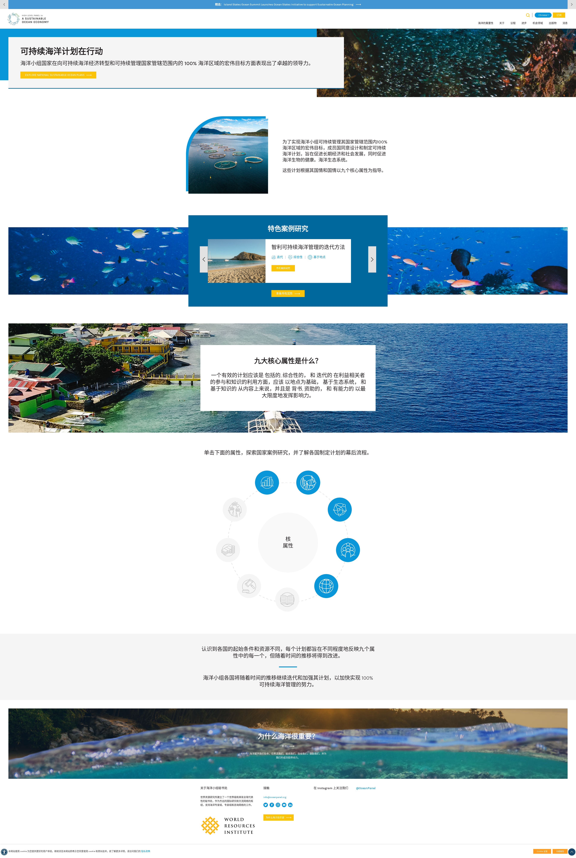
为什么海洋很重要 (275, 817)
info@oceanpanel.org (274, 797)
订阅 (559, 15)
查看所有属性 (284, 293)
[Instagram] (278, 805)
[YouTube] (284, 805)
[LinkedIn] (290, 805)
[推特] (265, 805)
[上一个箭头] (4, 4)
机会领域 (538, 23)
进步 (524, 23)
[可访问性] (4, 852)
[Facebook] (272, 805)
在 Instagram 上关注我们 (345, 788)
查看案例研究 (283, 268)
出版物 (552, 23)
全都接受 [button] (560, 851)
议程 (513, 23)
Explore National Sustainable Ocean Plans (55, 75)
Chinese (542, 15)
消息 (565, 23)
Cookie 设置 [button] (542, 851)
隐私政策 (145, 851)
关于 (501, 23)
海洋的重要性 (485, 23)
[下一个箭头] (572, 4)
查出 (285, 746)
